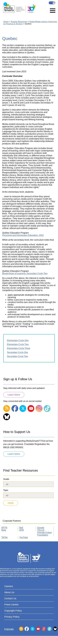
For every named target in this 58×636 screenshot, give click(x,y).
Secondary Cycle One (17, 352)
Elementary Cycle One (18, 340)
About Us (9, 592)
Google (40, 527)
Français (52, 2)
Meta (3, 530)
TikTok (4, 537)
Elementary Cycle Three (18, 348)
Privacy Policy (11, 616)
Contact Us (10, 598)
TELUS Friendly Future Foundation (44, 532)
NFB (21, 530)
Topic (5, 490)
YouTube (23, 537)
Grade (6, 479)
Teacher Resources (19, 21)
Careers (8, 586)
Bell (21, 527)
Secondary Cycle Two (17, 356)
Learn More (14, 394)
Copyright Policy (13, 610)
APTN (4, 527)
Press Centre (11, 604)
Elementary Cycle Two (18, 344)
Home (5, 21)
